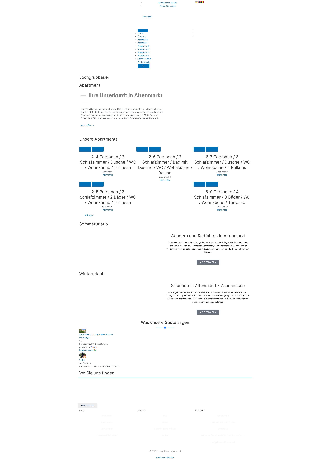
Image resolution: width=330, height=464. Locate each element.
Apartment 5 (143, 55)
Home (140, 33)
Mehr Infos (108, 175)
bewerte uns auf (86, 350)
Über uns (142, 36)
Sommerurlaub (144, 59)
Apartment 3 (143, 49)
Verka (81, 360)
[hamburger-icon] (143, 30)
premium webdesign (165, 457)
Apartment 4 (143, 52)
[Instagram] (195, 33)
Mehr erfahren (87, 125)
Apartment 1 (143, 43)
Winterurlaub (144, 62)
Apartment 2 (143, 46)
